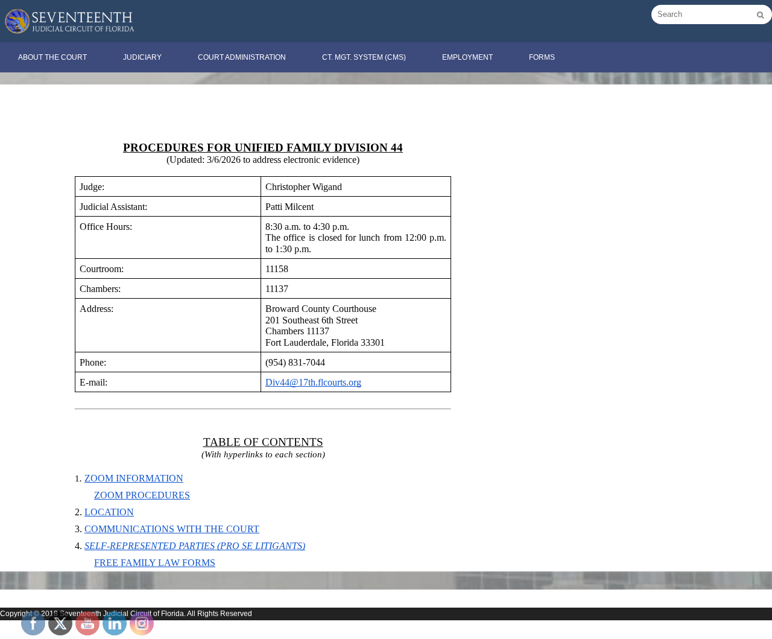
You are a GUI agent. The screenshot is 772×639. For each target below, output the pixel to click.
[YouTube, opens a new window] (87, 623)
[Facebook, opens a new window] (33, 623)
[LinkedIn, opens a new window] (115, 623)
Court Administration (242, 57)
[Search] (760, 15)
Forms (542, 57)
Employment (467, 57)
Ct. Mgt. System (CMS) (364, 57)
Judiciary (142, 57)
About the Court (52, 57)
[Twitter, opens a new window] (60, 623)
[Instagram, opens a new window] (142, 623)
